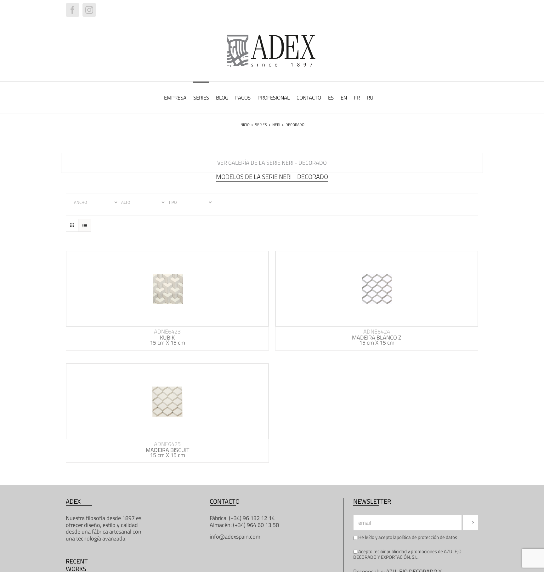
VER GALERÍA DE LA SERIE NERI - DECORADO (272, 162)
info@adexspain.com (235, 536)
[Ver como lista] (84, 225)
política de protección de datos (427, 537)
